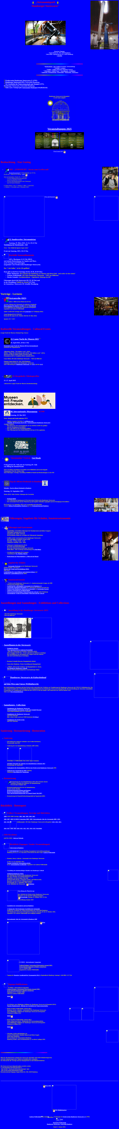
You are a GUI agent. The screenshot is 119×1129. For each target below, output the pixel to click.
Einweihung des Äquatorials (21, 772)
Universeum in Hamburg (16, 848)
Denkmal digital (11, 498)
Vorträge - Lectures (60, 68)
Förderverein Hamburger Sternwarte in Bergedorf (21, 589)
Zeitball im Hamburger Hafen (15, 873)
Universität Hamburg (66, 1124)
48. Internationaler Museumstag (24, 411)
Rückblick (39, 828)
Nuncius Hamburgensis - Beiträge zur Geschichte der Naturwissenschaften (27, 1006)
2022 (24, 828)
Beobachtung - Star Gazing (52, 66)
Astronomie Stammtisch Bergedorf (16, 587)
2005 (33, 816)
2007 (8, 819)
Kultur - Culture (51, 69)
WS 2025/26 (32, 306)
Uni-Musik (36, 458)
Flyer (43, 922)
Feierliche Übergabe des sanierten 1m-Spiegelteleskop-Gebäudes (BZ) (26, 763)
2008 (11, 819)
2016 (5, 828)
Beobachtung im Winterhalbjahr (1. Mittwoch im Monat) (22, 556)
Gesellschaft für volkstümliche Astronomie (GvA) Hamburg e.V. (24, 586)
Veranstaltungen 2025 (60, 128)
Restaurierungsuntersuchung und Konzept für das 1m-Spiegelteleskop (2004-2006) (19, 791)
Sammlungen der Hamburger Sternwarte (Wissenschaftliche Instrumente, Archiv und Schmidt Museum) (24, 709)
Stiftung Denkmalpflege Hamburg (17, 506)
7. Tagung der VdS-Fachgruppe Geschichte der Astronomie (23, 909)
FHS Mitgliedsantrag (60, 1110)
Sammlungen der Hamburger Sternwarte (18, 714)
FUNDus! (35, 717)
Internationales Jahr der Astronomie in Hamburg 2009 (22, 919)
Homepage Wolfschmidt (59, 1122)
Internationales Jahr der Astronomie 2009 (44, 819)
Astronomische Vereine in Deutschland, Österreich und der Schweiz (25, 593)
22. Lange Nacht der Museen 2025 (25, 339)
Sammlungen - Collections (15, 705)
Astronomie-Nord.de (43, 589)
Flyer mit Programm (50, 196)
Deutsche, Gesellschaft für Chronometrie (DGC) (27, 975)
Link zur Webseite (18, 838)
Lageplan (59, 55)
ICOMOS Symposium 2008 (21, 819)
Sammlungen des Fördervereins (16, 719)
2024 (31, 828)
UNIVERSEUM (13, 851)
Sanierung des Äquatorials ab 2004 (16, 770)
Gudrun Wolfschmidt (49, 852)
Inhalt (8, 996)
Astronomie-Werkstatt (29, 87)
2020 (18, 828)
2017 (8, 828)
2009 (31, 819)
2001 (20, 816)
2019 (15, 828)
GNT (33, 364)
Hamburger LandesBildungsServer (13, 573)
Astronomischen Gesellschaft (18, 864)
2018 (11, 828)
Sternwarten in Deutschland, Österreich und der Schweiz (22, 592)
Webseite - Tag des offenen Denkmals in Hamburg (17, 488)
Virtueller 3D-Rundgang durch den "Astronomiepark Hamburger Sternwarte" (29, 422)
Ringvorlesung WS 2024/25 (11, 306)
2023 (28, 828)
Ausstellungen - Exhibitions (68, 71)
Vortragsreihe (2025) (17, 298)
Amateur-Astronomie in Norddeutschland (18, 590)
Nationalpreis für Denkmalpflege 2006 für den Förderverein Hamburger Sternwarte (30, 768)
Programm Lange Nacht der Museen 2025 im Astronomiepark (21, 346)
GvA (41, 364)
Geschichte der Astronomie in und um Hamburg (20, 905)
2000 (5, 816)
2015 (60, 822)
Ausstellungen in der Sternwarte (17, 645)
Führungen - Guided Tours (51, 71)
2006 (5, 819)
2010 (58, 819)
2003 (27, 816)
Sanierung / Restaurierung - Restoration (53, 72)
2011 (5, 822)
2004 (30, 816)
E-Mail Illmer (37, 549)
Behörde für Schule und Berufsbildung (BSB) (16, 569)
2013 (53, 822)
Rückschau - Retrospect (71, 72)
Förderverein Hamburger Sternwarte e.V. (19, 80)
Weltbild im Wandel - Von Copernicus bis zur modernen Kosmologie (20, 649)
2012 (8, 822)
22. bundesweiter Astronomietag (22, 239)
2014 (56, 822)
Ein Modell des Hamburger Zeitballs (17, 668)
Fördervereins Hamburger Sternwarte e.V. (74, 1116)
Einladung (31, 884)
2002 (24, 816)
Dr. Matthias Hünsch (21, 553)
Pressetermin (23, 897)
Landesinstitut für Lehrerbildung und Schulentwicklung (19, 572)
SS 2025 (21, 306)
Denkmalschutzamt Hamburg (40, 506)
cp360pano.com (28, 421)
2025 (23, 174)
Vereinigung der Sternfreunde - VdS (16, 245)
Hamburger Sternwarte (13, 82)
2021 (21, 828)
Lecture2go (28, 311)
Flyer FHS (48, 1085)
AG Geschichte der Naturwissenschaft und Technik (22, 84)
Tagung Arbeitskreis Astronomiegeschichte (19, 863)
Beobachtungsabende (14, 173)
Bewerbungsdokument (17, 691)
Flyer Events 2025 (58, 151)
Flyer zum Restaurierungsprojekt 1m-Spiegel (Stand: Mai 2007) (24, 793)
